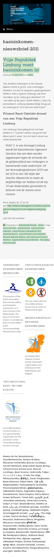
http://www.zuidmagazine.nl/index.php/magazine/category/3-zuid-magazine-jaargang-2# (26, 209)
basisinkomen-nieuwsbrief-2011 (27, 231)
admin (30, 74)
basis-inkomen (9, 228)
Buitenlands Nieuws (28, 225)
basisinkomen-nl (10, 234)
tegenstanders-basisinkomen (25, 239)
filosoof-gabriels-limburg (14, 237)
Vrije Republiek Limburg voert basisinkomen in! (21, 65)
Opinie (41, 225)
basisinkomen (23, 228)
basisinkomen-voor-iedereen (32, 234)
